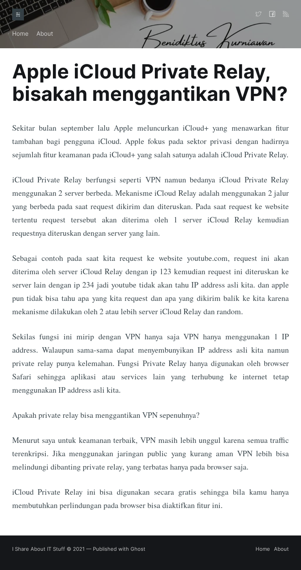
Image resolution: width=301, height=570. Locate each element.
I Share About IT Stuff (38, 549)
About (44, 33)
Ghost (138, 549)
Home (20, 33)
